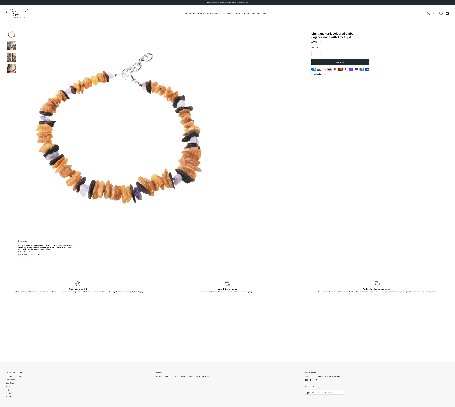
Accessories (10, 380)
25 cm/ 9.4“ (317, 53)
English (315, 392)
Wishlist (9, 396)
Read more (22, 257)
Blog (7, 390)
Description (22, 241)
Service (8, 393)
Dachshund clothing (13, 376)
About (8, 386)
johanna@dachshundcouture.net (410, 292)
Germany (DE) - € (332, 392)
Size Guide (10, 383)
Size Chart (314, 47)
